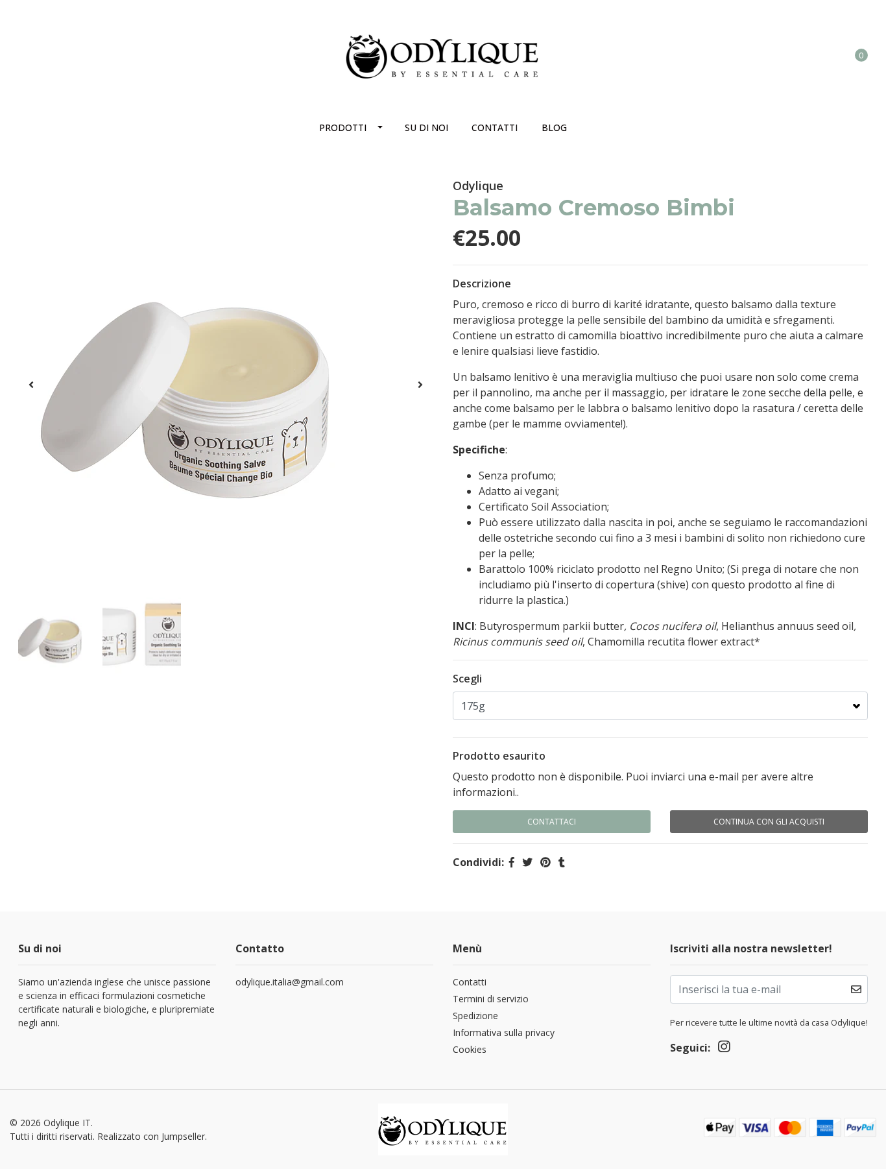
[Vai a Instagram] (25, 49)
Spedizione (475, 1015)
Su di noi (426, 127)
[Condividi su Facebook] (511, 862)
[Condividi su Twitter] (527, 862)
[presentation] (31, 385)
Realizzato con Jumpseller (151, 1136)
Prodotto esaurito (499, 756)
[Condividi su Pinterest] (545, 862)
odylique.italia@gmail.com (289, 982)
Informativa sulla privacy (504, 1032)
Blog (554, 127)
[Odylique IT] (443, 53)
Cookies (469, 1049)
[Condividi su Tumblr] (561, 862)
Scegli (467, 678)
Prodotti (342, 127)
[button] (808, 54)
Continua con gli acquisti (768, 821)
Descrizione (482, 283)
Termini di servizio (491, 999)
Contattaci (551, 821)
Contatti (495, 127)
